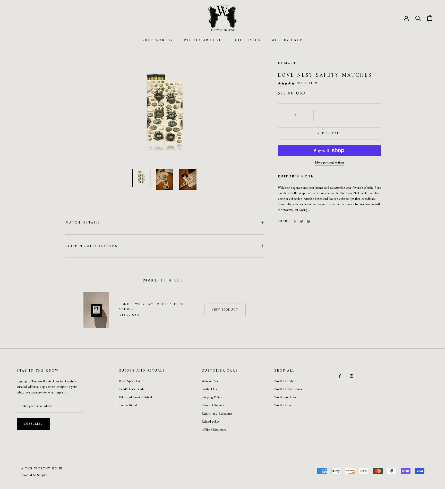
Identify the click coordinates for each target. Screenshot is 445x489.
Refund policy (211, 421)
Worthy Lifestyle (285, 381)
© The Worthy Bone (42, 468)
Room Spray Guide (131, 381)
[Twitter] (301, 221)
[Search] (418, 18)
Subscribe (33, 424)
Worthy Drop (287, 40)
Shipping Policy (212, 397)
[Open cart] (429, 18)
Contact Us (209, 389)
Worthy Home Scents (288, 389)
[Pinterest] (308, 221)
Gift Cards (248, 40)
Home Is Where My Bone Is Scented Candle (152, 307)
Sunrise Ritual (128, 405)
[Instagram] (351, 376)
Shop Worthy (157, 40)
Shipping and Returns (91, 246)
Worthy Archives (204, 40)
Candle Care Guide (131, 389)
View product (225, 309)
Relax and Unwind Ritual (135, 397)
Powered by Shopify (34, 475)
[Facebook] (294, 221)
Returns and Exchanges (217, 413)
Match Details (82, 223)
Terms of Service (213, 405)
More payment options (329, 163)
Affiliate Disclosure (214, 430)
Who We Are (210, 381)
